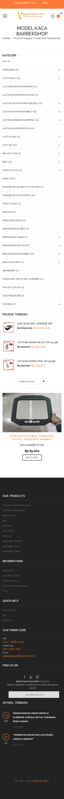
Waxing (7, 304)
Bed (5, 162)
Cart (5, 615)
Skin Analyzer (11, 262)
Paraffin (8, 212)
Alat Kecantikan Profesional (20, 103)
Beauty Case (10, 153)
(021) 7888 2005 (13, 642)
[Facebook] (24, 677)
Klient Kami (8, 570)
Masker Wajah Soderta (17, 195)
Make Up (7, 178)
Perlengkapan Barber (16, 254)
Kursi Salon (10, 170)
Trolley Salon (11, 287)
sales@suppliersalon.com (18, 656)
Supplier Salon (41, 781)
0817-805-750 (12, 649)
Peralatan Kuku (12, 220)
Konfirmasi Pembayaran (15, 586)
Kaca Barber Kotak (32, 445)
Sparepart (9, 270)
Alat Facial (9, 78)
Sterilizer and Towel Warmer (21, 279)
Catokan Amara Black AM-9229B (37, 342)
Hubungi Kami (10, 580)
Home (6, 38)
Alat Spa (7, 145)
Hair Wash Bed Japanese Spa (34, 323)
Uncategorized (12, 295)
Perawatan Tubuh (13, 237)
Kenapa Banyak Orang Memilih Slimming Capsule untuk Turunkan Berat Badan (34, 717)
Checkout (7, 620)
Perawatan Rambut (14, 228)
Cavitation (7, 525)
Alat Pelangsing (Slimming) (19, 120)
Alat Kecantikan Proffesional (17, 505)
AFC (5, 61)
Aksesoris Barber (23, 436)
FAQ (5, 591)
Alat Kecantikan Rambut (17, 111)
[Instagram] (37, 677)
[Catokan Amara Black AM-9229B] (9, 346)
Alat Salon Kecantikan (16, 128)
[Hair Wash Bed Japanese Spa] (9, 327)
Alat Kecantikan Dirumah (18, 86)
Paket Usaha (10, 203)
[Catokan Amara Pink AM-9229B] (9, 365)
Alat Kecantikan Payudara (19, 95)
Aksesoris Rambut (38, 439)
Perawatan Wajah (13, 245)
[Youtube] (30, 677)
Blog (45, 2)
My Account (9, 610)
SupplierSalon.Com (25, 2)
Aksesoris (9, 69)
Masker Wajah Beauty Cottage (21, 187)
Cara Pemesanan (11, 575)
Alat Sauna (9, 136)
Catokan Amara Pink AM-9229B (36, 361)
